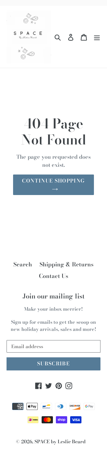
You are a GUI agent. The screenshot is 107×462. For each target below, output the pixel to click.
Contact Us (53, 276)
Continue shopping (53, 181)
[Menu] (96, 37)
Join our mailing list (54, 296)
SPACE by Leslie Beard (60, 441)
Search (22, 264)
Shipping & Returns (67, 264)
